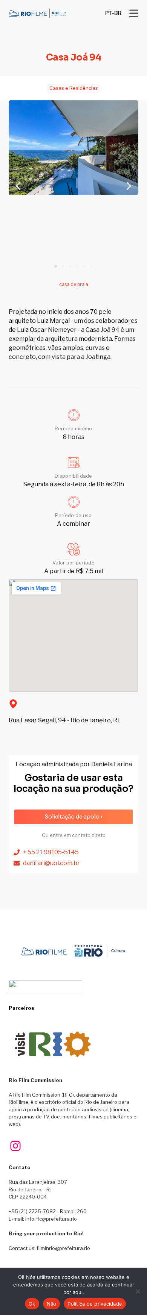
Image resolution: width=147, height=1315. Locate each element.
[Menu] (133, 13)
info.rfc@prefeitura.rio (51, 1219)
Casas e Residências (73, 88)
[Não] (137, 1291)
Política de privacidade (94, 1304)
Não (52, 1304)
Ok (32, 1304)
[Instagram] (15, 1146)
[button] (113, 13)
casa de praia (73, 284)
